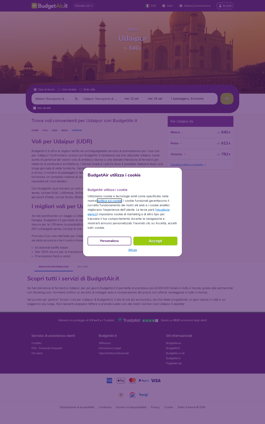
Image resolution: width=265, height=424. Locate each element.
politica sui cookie (109, 200)
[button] (132, 250)
